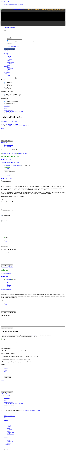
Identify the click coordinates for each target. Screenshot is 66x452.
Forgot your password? (13, 46)
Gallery (9, 56)
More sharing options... (6, 140)
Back (8, 423)
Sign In (9, 43)
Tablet (5, 370)
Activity (6, 66)
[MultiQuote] (4, 240)
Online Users (10, 62)
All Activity (10, 68)
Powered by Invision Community (31, 410)
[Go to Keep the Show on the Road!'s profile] (9, 121)
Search (9, 69)
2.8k (8, 168)
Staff (8, 60)
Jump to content (5, 1)
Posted (6, 159)
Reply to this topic (8, 145)
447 (8, 282)
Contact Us (7, 407)
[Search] (16, 78)
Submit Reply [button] (8, 377)
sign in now (34, 335)
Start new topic (8, 146)
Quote (5, 241)
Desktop (6, 368)
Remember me (10, 42)
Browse (6, 53)
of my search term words (13, 94)
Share (2, 128)
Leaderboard (10, 63)
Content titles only (10, 103)
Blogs (8, 57)
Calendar (9, 59)
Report (9, 174)
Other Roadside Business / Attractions (19, 125)
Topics (7, 84)
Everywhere (9, 82)
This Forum (9, 85)
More (8, 65)
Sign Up (6, 50)
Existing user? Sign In (10, 27)
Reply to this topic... (6, 348)
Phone (5, 371)
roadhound (4, 276)
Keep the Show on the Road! (10, 124)
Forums (9, 55)
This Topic (8, 87)
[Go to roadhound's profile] (4, 267)
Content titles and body (12, 101)
